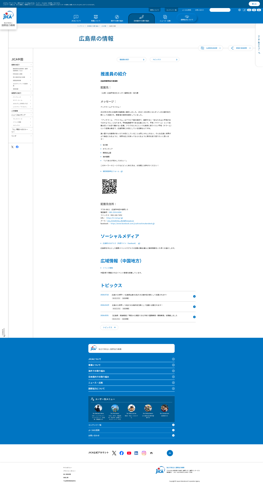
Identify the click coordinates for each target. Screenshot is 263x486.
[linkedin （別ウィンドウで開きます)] (136, 453)
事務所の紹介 (16, 93)
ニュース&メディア (18, 115)
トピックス (16, 125)
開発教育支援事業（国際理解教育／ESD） (20, 70)
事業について (94, 364)
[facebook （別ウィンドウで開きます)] (122, 453)
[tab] (239, 10)
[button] (211, 48)
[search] (220, 10)
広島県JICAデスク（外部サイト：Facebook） (120, 243)
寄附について (154, 10)
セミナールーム (17, 100)
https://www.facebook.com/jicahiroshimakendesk (131, 223)
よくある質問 (186, 10)
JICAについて (94, 359)
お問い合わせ (199, 10)
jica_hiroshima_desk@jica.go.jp (120, 220)
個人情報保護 (67, 474)
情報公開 (65, 477)
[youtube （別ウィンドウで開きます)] (129, 453)
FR (254, 10)
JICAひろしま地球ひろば (20, 103)
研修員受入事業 (17, 74)
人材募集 (14, 111)
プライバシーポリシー (42, 4)
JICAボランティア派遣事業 (20, 85)
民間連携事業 (17, 80)
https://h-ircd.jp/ (113, 218)
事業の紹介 (15, 64)
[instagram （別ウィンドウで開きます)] (144, 453)
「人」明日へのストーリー (19, 130)
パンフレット (17, 97)
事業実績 (15, 89)
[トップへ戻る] (170, 453)
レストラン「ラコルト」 (20, 107)
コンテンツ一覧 (171, 10)
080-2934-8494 (115, 212)
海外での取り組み (96, 370)
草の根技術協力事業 (19, 77)
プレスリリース (17, 119)
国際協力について (96, 388)
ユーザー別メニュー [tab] (105, 399)
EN (249, 10)
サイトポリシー (67, 467)
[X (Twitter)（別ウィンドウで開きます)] (114, 453)
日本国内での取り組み (98, 376)
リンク (13, 136)
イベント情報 (17, 122)
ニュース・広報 (95, 382)
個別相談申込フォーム (111, 171)
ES (259, 10)
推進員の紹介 (124, 59)
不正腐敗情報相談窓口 (69, 481)
